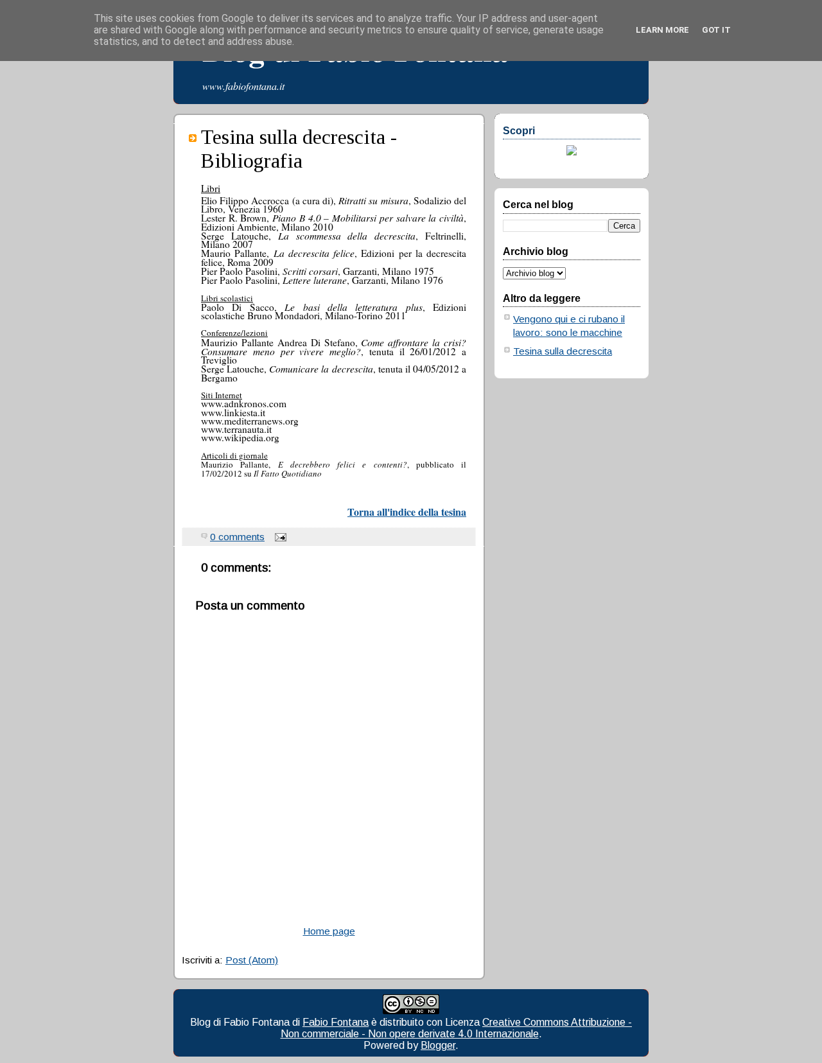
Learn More (662, 30)
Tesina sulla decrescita (562, 351)
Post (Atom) (251, 959)
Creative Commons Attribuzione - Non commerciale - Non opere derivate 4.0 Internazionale (457, 1028)
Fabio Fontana (335, 1022)
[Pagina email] (278, 536)
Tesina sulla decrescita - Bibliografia (299, 148)
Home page (329, 931)
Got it (716, 30)
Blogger (438, 1045)
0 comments (237, 536)
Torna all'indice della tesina (406, 511)
